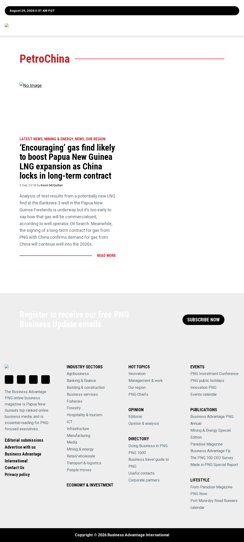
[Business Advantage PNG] (31, 25)
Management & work (145, 380)
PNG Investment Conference (214, 373)
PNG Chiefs (138, 394)
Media (72, 442)
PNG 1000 (137, 453)
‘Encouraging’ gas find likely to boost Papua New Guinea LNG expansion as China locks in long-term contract (67, 162)
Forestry (74, 408)
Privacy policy (17, 474)
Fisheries (74, 401)
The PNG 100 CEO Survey (211, 458)
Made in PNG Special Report (214, 464)
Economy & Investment (90, 484)
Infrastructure (78, 428)
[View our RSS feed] (45, 379)
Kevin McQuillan (52, 185)
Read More (106, 255)
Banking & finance (81, 380)
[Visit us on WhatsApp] (33, 379)
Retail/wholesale (81, 456)
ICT (69, 422)
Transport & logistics (84, 463)
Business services (82, 394)
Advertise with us (20, 447)
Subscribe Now (203, 320)
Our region (137, 387)
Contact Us (14, 467)
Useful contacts (141, 473)
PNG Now (198, 493)
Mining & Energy (58, 139)
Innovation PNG (203, 387)
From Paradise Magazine (211, 487)
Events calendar (203, 394)
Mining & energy (80, 449)
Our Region (96, 139)
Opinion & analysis (143, 423)
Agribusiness (78, 373)
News (79, 139)
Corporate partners (144, 480)
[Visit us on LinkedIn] (9, 379)
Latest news (31, 139)
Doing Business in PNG (148, 446)
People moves (79, 470)
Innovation (137, 373)
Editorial (135, 416)
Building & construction (86, 387)
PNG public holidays (207, 380)
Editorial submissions (24, 440)
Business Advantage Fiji (210, 451)
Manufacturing (78, 435)
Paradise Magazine (206, 444)
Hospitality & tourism (84, 415)
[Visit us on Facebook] (21, 379)
